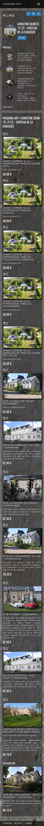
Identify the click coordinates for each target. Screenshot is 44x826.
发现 (23, 38)
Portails (7, 47)
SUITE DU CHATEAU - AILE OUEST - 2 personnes (18, 676)
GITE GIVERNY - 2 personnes (20, 614)
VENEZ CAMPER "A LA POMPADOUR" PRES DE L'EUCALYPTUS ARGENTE (18, 257)
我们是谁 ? (18, 823)
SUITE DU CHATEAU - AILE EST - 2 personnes (21, 446)
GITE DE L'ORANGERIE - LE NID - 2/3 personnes (22, 557)
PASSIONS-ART (11, 118)
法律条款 (28, 823)
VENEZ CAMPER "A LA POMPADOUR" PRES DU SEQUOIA (17, 210)
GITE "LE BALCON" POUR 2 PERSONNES (19, 402)
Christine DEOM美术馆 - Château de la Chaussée (21, 122)
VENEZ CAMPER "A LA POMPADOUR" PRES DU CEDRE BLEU (21, 164)
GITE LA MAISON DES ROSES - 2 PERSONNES (21, 504)
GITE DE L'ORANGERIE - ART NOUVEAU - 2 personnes (20, 796)
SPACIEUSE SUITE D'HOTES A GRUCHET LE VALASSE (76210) (21, 730)
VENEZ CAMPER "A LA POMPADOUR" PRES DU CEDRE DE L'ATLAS (21, 353)
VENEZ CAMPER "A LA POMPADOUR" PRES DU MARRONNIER (17, 304)
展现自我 (8, 823)
